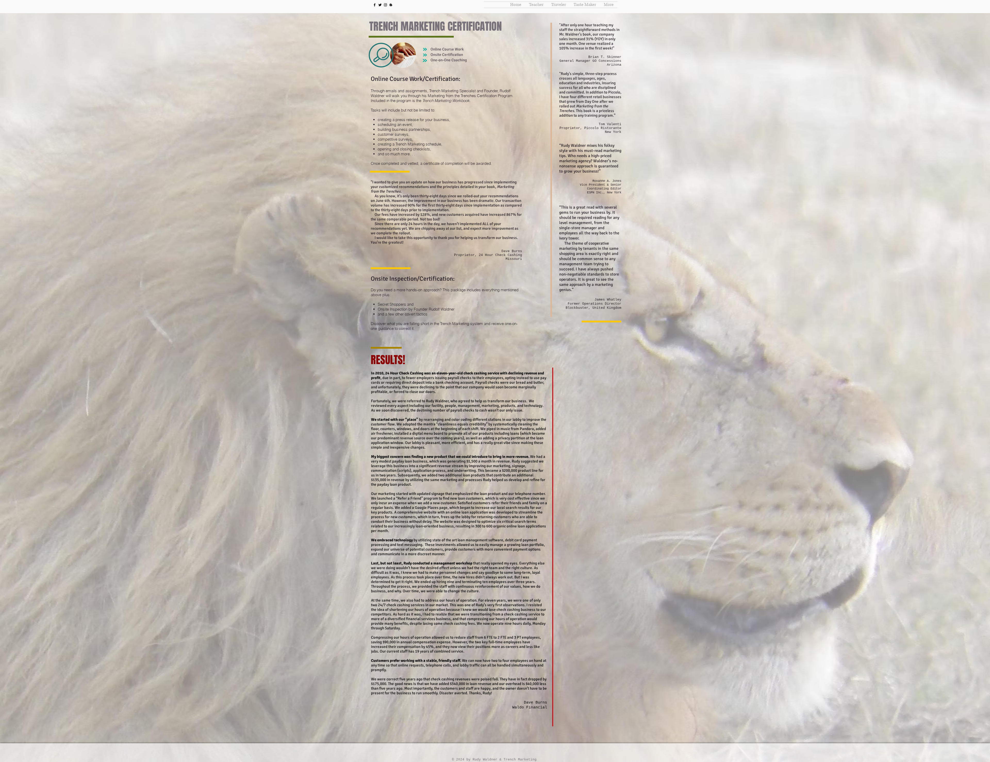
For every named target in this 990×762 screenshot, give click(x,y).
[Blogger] (391, 5)
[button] (536, 5)
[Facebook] (375, 5)
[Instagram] (385, 5)
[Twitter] (380, 5)
